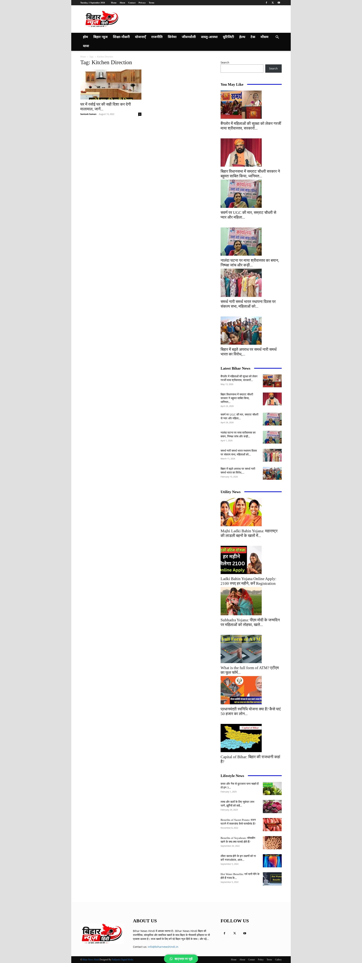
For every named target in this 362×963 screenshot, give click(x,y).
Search (225, 62)
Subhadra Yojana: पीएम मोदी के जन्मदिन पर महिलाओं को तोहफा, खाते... (250, 622)
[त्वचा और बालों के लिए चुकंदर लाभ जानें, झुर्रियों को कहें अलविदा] (272, 806)
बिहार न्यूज (100, 37)
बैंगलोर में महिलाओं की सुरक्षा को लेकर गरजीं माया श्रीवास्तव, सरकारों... (251, 125)
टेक (253, 37)
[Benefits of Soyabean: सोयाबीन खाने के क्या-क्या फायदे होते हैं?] (272, 842)
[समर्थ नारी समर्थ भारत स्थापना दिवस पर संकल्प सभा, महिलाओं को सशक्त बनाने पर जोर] (251, 283)
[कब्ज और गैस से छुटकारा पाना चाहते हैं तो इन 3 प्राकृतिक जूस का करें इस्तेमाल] (272, 788)
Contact (132, 3)
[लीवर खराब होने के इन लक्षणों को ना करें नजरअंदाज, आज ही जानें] (272, 860)
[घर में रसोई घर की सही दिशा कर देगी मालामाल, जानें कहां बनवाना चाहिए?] (110, 84)
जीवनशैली (189, 37)
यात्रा (86, 46)
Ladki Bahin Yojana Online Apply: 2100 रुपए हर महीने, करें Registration (248, 581)
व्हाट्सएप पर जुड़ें (184, 958)
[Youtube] (279, 2)
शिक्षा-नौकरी (121, 37)
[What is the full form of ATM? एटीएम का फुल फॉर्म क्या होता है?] (251, 649)
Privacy (142, 3)
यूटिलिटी (228, 37)
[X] (272, 2)
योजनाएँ (140, 37)
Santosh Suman (88, 114)
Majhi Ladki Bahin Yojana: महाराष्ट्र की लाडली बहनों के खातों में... (249, 533)
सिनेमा (172, 37)
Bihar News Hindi (91, 959)
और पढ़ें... (204, 939)
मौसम (264, 37)
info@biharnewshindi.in (163, 947)
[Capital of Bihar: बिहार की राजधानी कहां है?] (251, 738)
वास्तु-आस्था (209, 37)
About (122, 3)
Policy (261, 959)
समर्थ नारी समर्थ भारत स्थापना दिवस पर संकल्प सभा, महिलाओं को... (248, 304)
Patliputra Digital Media (122, 959)
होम (85, 37)
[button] (277, 37)
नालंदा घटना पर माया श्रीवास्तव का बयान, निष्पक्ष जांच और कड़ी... (250, 262)
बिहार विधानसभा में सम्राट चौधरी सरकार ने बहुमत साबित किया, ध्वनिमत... (250, 173)
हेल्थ (242, 37)
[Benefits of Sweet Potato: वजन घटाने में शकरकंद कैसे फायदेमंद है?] (272, 824)
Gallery (278, 959)
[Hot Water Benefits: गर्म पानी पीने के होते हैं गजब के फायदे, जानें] (272, 878)
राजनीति (157, 37)
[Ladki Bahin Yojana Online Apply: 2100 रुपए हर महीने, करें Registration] (251, 560)
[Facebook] (266, 2)
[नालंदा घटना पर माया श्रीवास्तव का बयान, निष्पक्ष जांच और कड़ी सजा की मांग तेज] (251, 241)
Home (114, 3)
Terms (151, 3)
